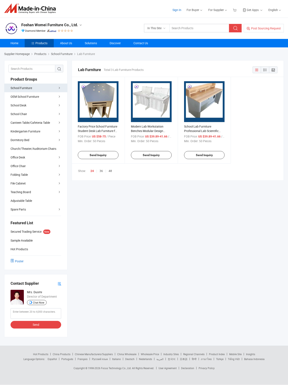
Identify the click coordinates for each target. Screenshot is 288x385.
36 (101, 171)
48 (110, 171)
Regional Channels (194, 354)
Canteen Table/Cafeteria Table (30, 123)
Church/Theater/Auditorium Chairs (33, 149)
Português (67, 359)
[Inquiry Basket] (235, 10)
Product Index (217, 354)
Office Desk (18, 157)
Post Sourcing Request (266, 28)
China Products (61, 354)
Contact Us (140, 43)
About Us (66, 43)
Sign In (176, 10)
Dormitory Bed (20, 140)
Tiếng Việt (234, 359)
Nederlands (145, 359)
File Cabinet (18, 183)
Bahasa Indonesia (254, 359)
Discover (115, 43)
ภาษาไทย (206, 359)
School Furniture (21, 88)
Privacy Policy (207, 368)
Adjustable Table (21, 201)
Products (41, 43)
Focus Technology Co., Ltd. (116, 368)
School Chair (19, 114)
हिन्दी (194, 359)
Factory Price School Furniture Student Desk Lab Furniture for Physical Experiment (98, 130)
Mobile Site (235, 354)
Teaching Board (21, 192)
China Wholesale (126, 354)
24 (92, 171)
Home (14, 43)
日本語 (183, 359)
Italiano (116, 359)
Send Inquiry (98, 155)
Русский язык (100, 359)
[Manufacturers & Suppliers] (31, 8)
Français (82, 359)
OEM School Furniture (25, 97)
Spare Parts (18, 209)
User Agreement (168, 368)
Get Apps (252, 10)
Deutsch (130, 359)
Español (52, 359)
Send (36, 325)
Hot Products (40, 354)
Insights (250, 354)
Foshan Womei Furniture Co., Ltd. (49, 25)
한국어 (171, 359)
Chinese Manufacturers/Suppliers (94, 354)
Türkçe (219, 359)
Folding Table (19, 175)
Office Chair (18, 166)
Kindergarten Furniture (25, 131)
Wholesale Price (150, 354)
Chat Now (38, 302)
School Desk (18, 105)
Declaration (187, 368)
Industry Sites (171, 354)
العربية (159, 359)
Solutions (91, 43)
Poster (19, 261)
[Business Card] (59, 283)
